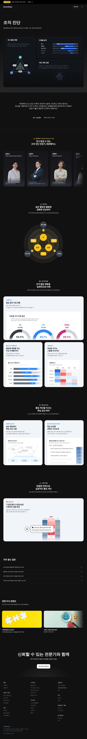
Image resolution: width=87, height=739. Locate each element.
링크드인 (60, 708)
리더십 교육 (6, 700)
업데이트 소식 (34, 695)
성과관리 (5, 685)
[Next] (82, 168)
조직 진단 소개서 (34, 690)
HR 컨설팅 (5, 703)
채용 (59, 700)
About (59, 698)
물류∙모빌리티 (6, 713)
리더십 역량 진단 (7, 695)
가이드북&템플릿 (34, 703)
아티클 (32, 708)
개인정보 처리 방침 (62, 688)
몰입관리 (5, 688)
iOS (59, 720)
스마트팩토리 (6, 715)
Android (60, 718)
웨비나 (32, 713)
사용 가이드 (33, 692)
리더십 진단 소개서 (35, 688)
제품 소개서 (33, 685)
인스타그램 (60, 710)
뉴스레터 (33, 710)
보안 (59, 690)
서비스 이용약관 (61, 685)
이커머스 (5, 710)
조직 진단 (5, 698)
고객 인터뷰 (33, 705)
